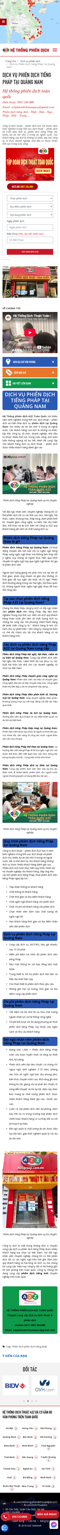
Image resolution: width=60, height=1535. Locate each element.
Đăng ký (44, 1520)
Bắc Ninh (29, 1436)
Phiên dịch (17, 1346)
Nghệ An (29, 1468)
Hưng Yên (29, 1428)
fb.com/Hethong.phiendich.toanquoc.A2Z (34, 1502)
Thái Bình (11, 1457)
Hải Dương (48, 1436)
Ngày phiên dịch (15, 221)
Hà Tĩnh (48, 1468)
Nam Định (11, 1445)
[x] (3, 22)
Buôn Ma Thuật (11, 1487)
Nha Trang (29, 1486)
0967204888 (19, 1517)
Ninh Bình (29, 1445)
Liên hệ (32, 1520)
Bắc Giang (29, 1457)
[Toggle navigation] (54, 49)
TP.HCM (48, 1486)
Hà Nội (11, 1428)
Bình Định (47, 1477)
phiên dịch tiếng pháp (35, 1346)
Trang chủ (10, 61)
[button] (24, 1401)
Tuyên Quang (48, 1458)
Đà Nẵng (29, 1477)
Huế (11, 1477)
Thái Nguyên (48, 1447)
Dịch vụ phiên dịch (30, 61)
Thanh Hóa (11, 1468)
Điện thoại (25, 233)
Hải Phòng (47, 1428)
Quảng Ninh (11, 1436)
